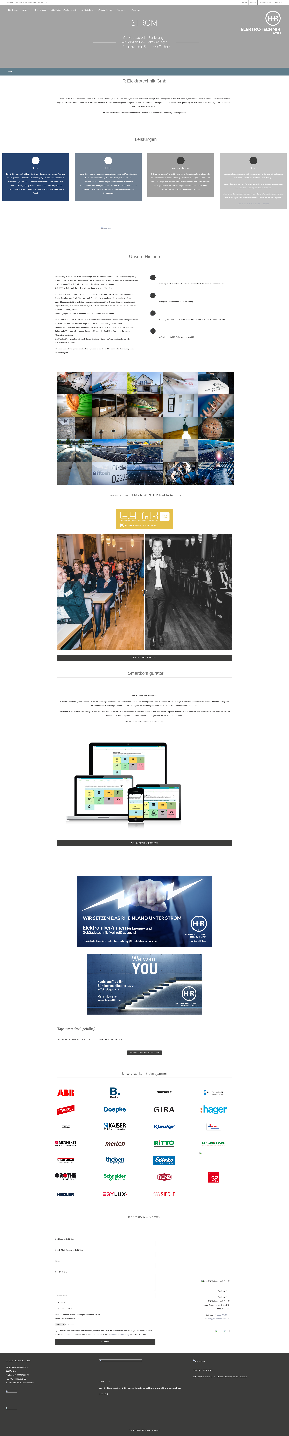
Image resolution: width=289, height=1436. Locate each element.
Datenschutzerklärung (120, 1334)
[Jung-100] (66, 1119)
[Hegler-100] (66, 1187)
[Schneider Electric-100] (115, 1170)
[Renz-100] (164, 1170)
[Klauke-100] (164, 1119)
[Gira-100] (164, 1102)
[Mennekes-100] (66, 1136)
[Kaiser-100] (115, 1119)
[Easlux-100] (115, 1187)
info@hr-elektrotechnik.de (23, 1383)
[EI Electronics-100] (213, 1153)
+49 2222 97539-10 (221, 1315)
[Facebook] (227, 1331)
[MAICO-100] (213, 1119)
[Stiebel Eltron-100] (66, 1153)
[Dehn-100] (66, 1102)
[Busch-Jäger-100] (213, 1085)
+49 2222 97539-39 (18, 1379)
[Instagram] (218, 1331)
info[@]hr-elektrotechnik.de (39, 2)
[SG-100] (213, 1170)
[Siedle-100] (164, 1187)
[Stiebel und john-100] (213, 1136)
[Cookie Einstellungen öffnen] (5, 1433)
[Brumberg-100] (164, 1085)
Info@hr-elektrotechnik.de (219, 1319)
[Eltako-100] (164, 1153)
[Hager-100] (213, 1102)
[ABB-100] (66, 1085)
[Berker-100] (115, 1085)
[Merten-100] (115, 1136)
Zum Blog (103, 1394)
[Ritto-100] (164, 1136)
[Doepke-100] (115, 1102)
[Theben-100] (115, 1153)
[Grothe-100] (66, 1170)
